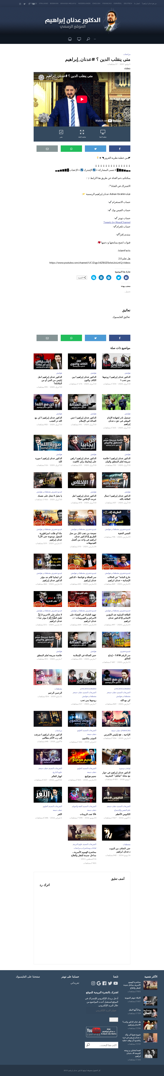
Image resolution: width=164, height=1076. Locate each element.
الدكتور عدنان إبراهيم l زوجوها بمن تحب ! (116, 379)
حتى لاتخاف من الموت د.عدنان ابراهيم (119, 850)
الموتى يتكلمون (89, 738)
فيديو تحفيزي (57, 492)
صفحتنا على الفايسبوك (28, 976)
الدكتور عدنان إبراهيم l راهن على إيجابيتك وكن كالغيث (83, 460)
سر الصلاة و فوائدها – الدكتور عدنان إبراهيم (82, 579)
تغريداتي (74, 982)
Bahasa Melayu (68, 3)
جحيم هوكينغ (90, 776)
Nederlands (84, 3)
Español (118, 3)
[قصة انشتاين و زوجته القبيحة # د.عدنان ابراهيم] (150, 1053)
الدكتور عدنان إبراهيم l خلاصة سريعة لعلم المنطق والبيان (116, 460)
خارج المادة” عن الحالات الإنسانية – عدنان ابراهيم (118, 579)
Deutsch (128, 3)
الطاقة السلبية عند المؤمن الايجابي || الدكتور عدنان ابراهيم (118, 617)
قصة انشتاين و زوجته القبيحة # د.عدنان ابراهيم (132, 1053)
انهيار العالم (57, 776)
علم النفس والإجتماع (122, 810)
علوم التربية (77, 844)
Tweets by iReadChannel (116, 222)
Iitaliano (43, 3)
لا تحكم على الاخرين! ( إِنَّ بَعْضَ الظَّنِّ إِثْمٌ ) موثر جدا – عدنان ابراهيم (49, 617)
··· (95, 39)
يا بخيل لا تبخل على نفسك (50, 495)
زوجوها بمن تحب (88, 700)
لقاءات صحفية (124, 768)
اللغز (59, 814)
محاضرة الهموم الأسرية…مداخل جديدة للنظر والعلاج (83, 854)
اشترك (114, 1019)
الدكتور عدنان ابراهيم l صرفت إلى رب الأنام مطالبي (48, 736)
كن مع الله (125, 700)
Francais (107, 3)
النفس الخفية (124, 533)
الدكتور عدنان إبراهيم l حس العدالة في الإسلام (83, 419)
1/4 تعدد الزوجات (88, 814)
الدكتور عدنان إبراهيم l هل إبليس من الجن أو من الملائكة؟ (50, 380)
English (96, 3)
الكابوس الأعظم (123, 814)
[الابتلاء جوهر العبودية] (150, 1001)
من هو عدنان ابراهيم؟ (149, 3)
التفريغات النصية (123, 692)
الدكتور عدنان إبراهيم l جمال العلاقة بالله (117, 497)
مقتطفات (47, 492)
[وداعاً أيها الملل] (150, 1013)
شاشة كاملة (82, 137)
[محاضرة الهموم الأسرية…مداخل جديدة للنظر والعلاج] (150, 985)
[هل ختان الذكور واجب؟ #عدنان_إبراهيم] (150, 1025)
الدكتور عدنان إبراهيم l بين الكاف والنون (84, 379)
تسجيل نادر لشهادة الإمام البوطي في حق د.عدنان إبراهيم (118, 420)
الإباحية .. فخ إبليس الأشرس (117, 734)
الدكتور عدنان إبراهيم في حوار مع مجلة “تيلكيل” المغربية (116, 774)
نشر (61, 137)
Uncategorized (122, 688)
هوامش (127, 373)
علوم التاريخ (57, 772)
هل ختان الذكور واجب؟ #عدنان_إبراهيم (132, 1023)
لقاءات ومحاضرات (89, 848)
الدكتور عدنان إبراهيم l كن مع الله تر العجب (48, 419)
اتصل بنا (137, 3)
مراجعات (126, 54)
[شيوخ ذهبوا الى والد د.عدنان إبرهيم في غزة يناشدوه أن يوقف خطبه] (150, 1037)
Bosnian (54, 3)
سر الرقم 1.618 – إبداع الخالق (119, 657)
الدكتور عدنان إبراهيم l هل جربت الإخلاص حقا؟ (84, 497)
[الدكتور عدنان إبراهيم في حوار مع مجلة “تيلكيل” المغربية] (116, 757)
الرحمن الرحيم (55, 692)
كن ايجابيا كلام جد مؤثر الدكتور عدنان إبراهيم (51, 579)
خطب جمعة (111, 692)
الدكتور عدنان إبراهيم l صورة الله (48, 460)
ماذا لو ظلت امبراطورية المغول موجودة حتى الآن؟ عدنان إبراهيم (50, 536)
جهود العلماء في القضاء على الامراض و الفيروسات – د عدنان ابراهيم (83, 617)
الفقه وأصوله (77, 806)
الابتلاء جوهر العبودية (133, 998)
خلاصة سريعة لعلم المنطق (49, 655)
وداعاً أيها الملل (135, 1010)
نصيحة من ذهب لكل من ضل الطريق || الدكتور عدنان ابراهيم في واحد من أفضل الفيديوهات (82, 538)
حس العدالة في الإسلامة (84, 655)
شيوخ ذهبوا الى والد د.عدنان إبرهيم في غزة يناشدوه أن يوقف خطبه (131, 1037)
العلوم (80, 730)
